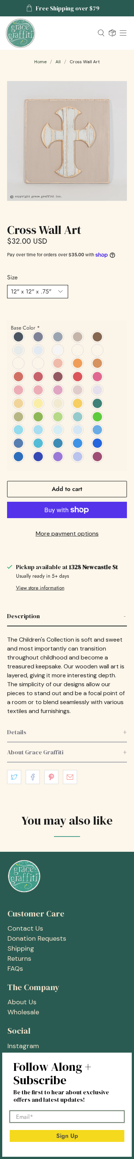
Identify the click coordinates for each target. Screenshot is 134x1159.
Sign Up (67, 1135)
